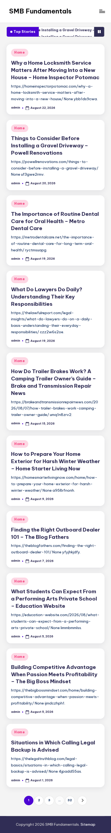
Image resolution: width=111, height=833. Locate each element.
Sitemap (88, 824)
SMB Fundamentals (40, 11)
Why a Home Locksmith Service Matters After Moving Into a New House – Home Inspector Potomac (55, 70)
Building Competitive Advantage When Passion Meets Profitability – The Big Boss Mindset (54, 674)
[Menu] (102, 11)
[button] (82, 800)
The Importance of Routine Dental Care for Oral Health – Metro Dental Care (55, 221)
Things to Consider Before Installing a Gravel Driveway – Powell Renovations (49, 145)
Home (19, 52)
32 (70, 800)
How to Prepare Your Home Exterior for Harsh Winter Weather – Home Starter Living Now (55, 461)
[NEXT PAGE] (82, 800)
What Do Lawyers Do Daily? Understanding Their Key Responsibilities (46, 296)
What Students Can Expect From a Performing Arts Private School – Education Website (54, 598)
